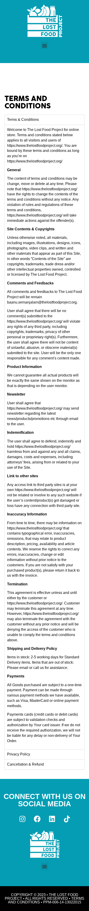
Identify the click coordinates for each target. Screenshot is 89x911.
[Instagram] (22, 819)
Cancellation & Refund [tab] (25, 764)
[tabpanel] (44, 437)
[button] (44, 45)
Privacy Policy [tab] (18, 754)
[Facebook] (37, 819)
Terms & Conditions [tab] (23, 119)
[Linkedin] (52, 819)
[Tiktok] (67, 819)
